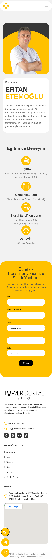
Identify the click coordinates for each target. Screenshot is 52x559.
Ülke (9, 323)
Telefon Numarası (15, 310)
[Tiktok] (26, 435)
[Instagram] (6, 435)
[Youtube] (19, 435)
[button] (26, 363)
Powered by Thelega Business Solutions (26, 556)
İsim (9, 297)
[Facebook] (13, 435)
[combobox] (26, 328)
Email (9, 335)
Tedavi (9, 348)
